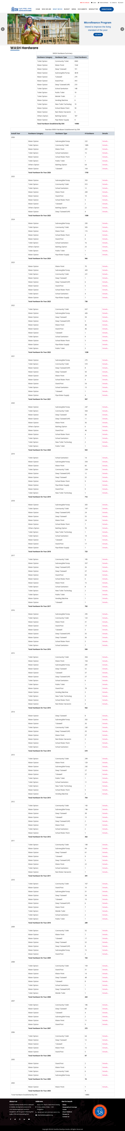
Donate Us (65, 1114)
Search (121, 2)
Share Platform (67, 1112)
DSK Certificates (85, 2)
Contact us (65, 1116)
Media (64, 1105)
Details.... (105, 141)
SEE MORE (98, 34)
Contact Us (114, 2)
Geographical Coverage (69, 1107)
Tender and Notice (103, 2)
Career (94, 2)
